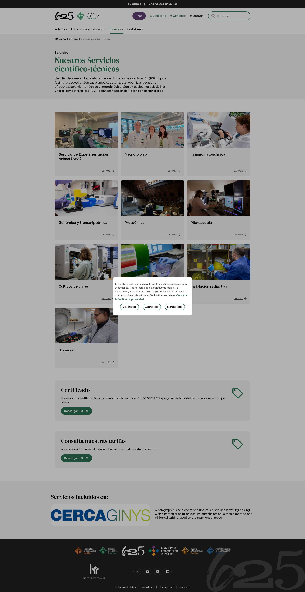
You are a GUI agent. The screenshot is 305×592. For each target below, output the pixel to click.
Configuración (129, 307)
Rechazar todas (174, 307)
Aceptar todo (151, 307)
